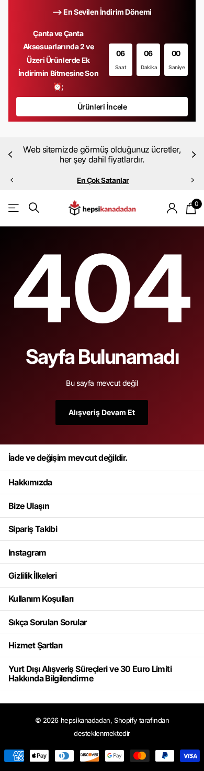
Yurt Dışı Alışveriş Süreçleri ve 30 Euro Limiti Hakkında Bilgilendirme (90, 673)
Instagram (27, 552)
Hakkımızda (30, 482)
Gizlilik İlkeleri (32, 575)
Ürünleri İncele (102, 106)
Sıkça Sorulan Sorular (47, 622)
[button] (11, 154)
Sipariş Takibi (32, 529)
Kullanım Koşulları (40, 598)
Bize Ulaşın (28, 506)
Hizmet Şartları (35, 645)
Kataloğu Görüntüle (14, 207)
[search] (34, 208)
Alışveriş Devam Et (102, 412)
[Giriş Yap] (172, 208)
